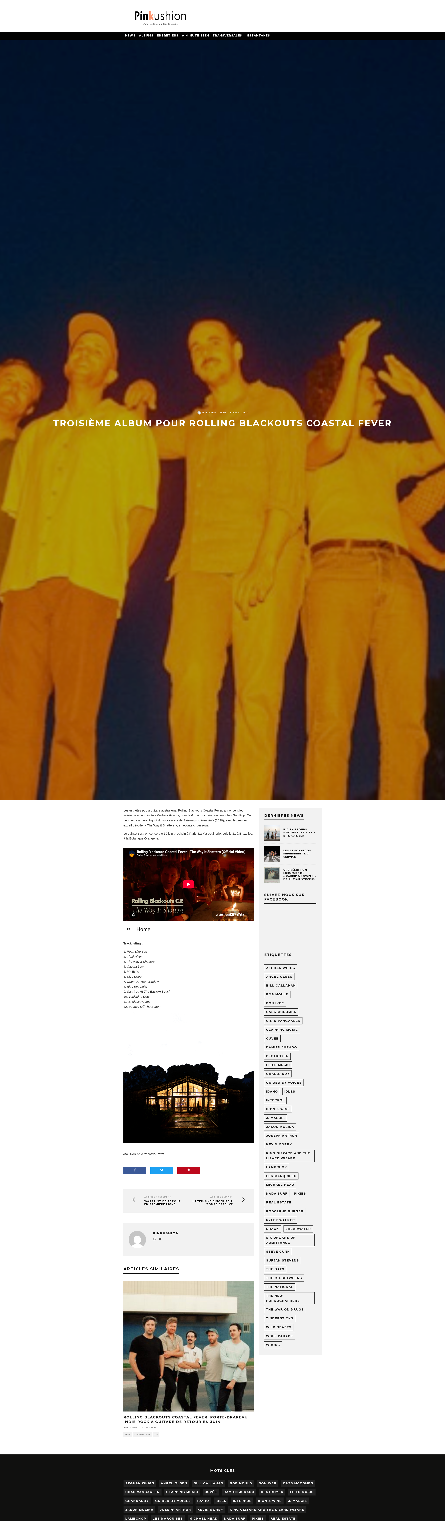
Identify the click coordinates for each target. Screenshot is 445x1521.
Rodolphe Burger (285, 1211)
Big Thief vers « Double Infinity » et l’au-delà (299, 832)
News (130, 35)
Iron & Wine (278, 1109)
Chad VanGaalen (283, 1021)
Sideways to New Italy (198, 820)
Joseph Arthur (281, 1135)
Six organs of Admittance (281, 1240)
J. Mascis (275, 1118)
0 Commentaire (142, 1434)
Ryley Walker (280, 1220)
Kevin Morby (279, 1144)
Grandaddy (278, 1074)
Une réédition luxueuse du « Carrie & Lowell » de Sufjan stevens (299, 874)
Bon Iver (275, 1003)
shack (272, 1229)
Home (143, 929)
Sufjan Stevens (282, 1260)
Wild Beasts (279, 1327)
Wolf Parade (279, 1336)
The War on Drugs (285, 1309)
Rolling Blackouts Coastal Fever (145, 1154)
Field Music (278, 1065)
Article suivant (221, 1197)
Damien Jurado (281, 1047)
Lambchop (276, 1167)
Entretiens (168, 35)
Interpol (275, 1100)
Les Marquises (281, 1176)
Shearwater (298, 1229)
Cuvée (272, 1038)
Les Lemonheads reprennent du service (297, 853)
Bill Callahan (281, 985)
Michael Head (280, 1184)
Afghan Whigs (280, 968)
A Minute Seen (195, 35)
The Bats (275, 1269)
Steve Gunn (278, 1251)
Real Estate (278, 1202)
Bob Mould (277, 994)
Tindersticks (279, 1318)
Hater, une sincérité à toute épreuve (212, 1203)
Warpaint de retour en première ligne (162, 1203)
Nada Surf (277, 1193)
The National (279, 1287)
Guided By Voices (284, 1082)
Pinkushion (209, 413)
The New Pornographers (283, 1298)
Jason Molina (280, 1127)
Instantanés (258, 35)
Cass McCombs (281, 1012)
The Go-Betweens (284, 1278)
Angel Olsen (279, 976)
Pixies (300, 1193)
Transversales (227, 35)
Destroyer (277, 1056)
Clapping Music (282, 1029)
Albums (146, 35)
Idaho (272, 1091)
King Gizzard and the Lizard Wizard (288, 1155)
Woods (273, 1345)
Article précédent (157, 1197)
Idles (289, 1091)
